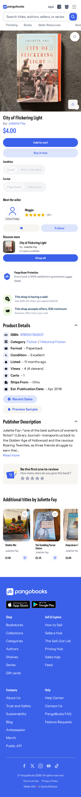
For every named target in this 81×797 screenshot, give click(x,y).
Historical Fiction (53, 342)
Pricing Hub (54, 649)
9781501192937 (32, 335)
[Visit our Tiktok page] (56, 766)
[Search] (73, 17)
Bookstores (14, 625)
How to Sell (53, 625)
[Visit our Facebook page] (24, 766)
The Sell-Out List (58, 641)
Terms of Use (31, 780)
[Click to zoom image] (40, 71)
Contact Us (53, 706)
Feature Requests (58, 722)
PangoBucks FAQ (58, 714)
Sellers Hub (53, 633)
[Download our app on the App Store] (18, 605)
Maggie (29, 210)
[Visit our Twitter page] (32, 766)
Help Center (54, 698)
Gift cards (13, 673)
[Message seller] (21, 228)
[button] (40, 326)
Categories (14, 641)
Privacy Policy (50, 780)
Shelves (12, 657)
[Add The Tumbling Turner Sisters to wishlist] (55, 514)
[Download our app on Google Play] (44, 604)
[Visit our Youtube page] (48, 766)
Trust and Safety (18, 706)
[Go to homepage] (13, 7)
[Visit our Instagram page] (40, 766)
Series (10, 665)
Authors (12, 649)
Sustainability (16, 714)
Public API (14, 746)
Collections (14, 633)
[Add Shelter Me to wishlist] (25, 514)
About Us (13, 698)
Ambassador (15, 730)
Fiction (32, 342)
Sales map (52, 657)
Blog (9, 722)
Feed (49, 665)
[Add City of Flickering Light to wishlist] (74, 36)
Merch (11, 738)
